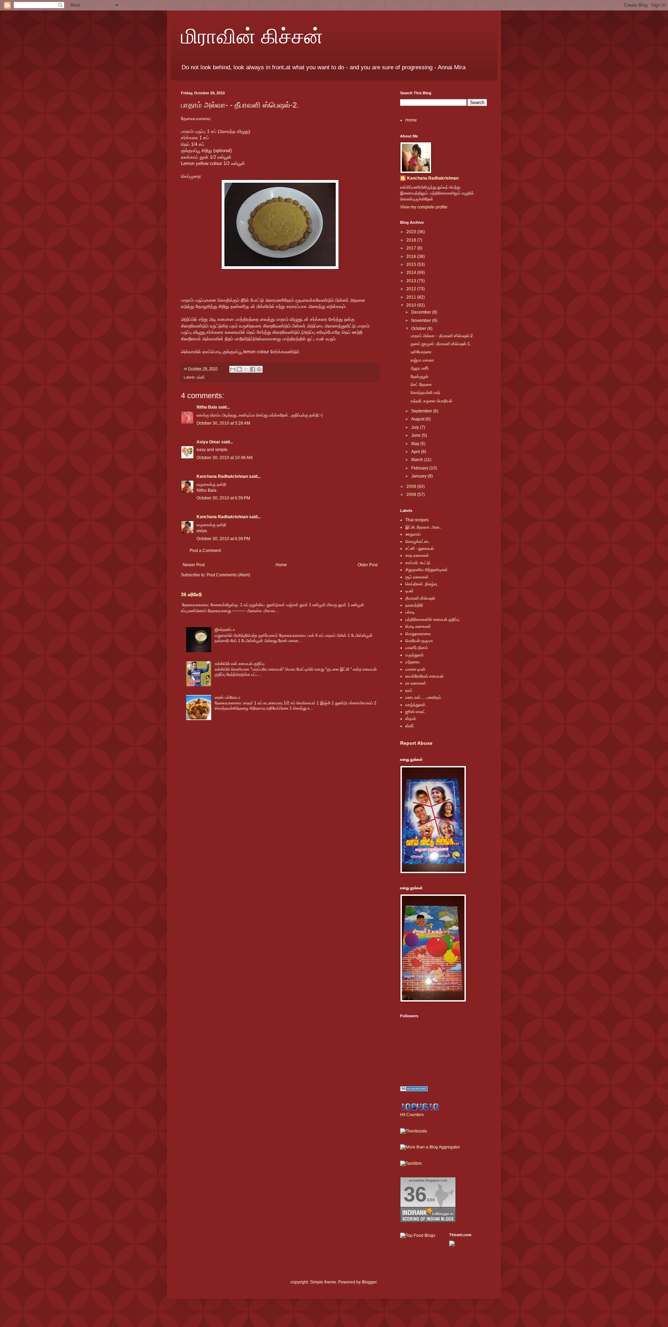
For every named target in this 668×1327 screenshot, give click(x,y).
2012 (411, 288)
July (415, 427)
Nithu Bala (207, 407)
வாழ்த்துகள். (416, 704)
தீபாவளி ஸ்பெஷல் (420, 598)
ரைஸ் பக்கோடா (227, 697)
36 (415, 1194)
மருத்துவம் (414, 655)
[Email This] (232, 369)
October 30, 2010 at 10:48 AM (225, 457)
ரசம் (408, 690)
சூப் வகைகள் (417, 577)
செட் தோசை (421, 384)
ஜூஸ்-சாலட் (415, 711)
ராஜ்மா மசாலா (422, 360)
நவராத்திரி (414, 605)
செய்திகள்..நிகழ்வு (421, 584)
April (416, 451)
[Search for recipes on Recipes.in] (417, 1235)
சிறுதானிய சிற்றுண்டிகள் (426, 569)
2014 (411, 272)
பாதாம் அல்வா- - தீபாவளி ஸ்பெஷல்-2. (442, 335)
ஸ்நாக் (410, 718)
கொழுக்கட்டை (417, 541)
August (418, 419)
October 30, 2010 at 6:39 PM (223, 498)
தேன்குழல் (419, 376)
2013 (411, 280)
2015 (411, 264)
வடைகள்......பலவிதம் (423, 697)
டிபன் (409, 591)
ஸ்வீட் (201, 377)
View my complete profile (423, 207)
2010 (411, 305)
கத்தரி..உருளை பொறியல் (431, 400)
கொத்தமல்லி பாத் (425, 392)
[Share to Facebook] (252, 369)
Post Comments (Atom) (228, 574)
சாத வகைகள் (417, 555)
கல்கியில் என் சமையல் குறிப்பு (239, 663)
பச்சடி (410, 612)
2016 (411, 256)
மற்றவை (412, 661)
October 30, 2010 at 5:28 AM (223, 423)
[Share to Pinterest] (259, 369)
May (415, 443)
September (422, 411)
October (419, 328)
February (420, 468)
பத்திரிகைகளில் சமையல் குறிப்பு (432, 619)
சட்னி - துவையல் (419, 548)
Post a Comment (205, 550)
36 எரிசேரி (191, 594)
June (416, 435)
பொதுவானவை (418, 633)
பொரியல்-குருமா (419, 640)
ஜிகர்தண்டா (225, 629)
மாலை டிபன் (415, 669)
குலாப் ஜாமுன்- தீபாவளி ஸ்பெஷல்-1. (441, 343)
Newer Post (194, 564)
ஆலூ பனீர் (420, 368)
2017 (411, 248)
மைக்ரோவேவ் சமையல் (424, 676)
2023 (411, 231)
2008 (411, 494)
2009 (411, 486)
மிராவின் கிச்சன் (252, 35)
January (419, 476)
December (421, 312)
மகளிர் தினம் (416, 647)
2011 (411, 297)
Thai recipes (417, 520)
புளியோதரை (421, 351)
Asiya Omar (208, 442)
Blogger (369, 1282)
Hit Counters (412, 1114)
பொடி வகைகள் (418, 626)
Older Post (367, 564)
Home (281, 564)
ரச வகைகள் (415, 683)
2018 (411, 240)
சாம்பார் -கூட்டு (417, 562)
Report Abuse (416, 743)
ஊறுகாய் (413, 534)
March (417, 459)
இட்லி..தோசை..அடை (423, 527)
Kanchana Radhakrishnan (222, 476)
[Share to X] (245, 369)
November (421, 320)
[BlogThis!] (239, 369)
